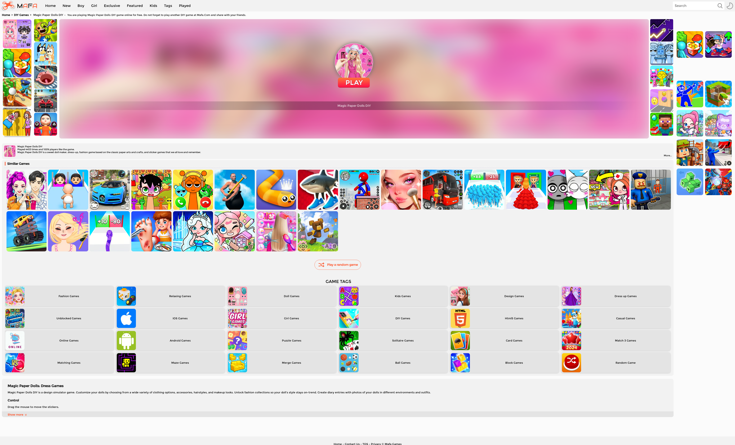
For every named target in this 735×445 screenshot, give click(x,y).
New (67, 6)
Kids (153, 6)
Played (185, 6)
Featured (135, 6)
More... (668, 155)
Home (50, 6)
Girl (94, 6)
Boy (81, 6)
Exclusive (112, 6)
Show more (15, 414)
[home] (21, 5)
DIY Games (21, 15)
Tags (168, 6)
